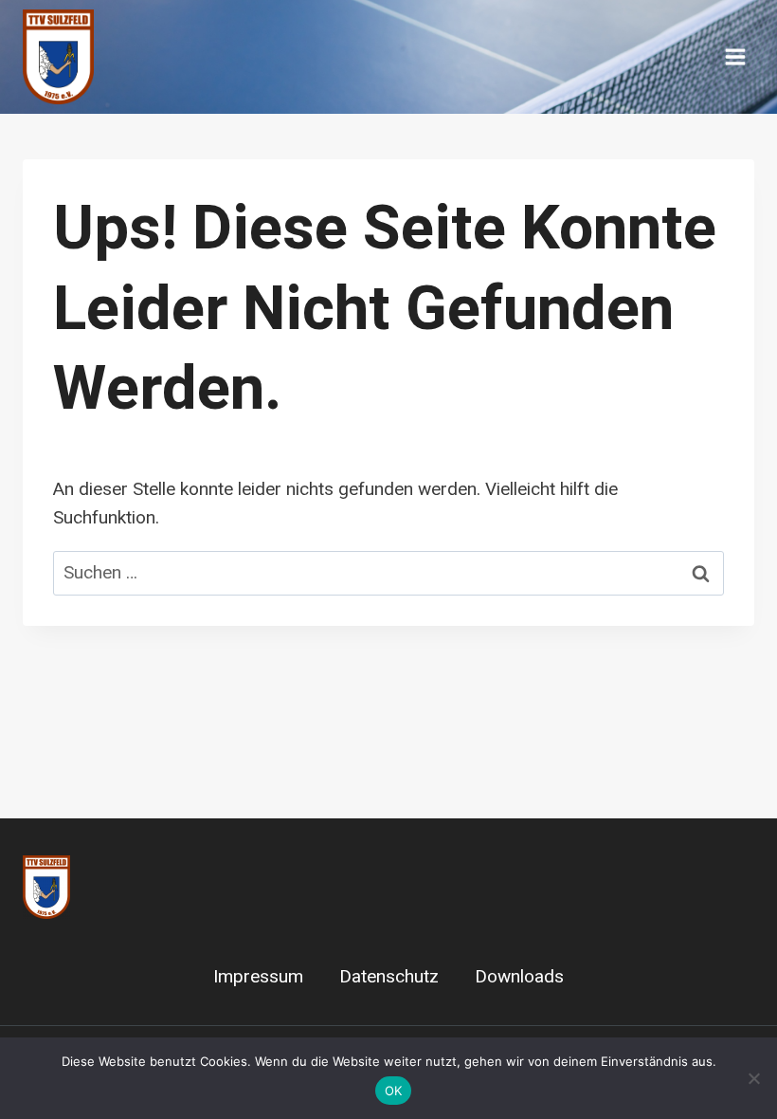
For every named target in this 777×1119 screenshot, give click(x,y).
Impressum (258, 976)
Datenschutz (389, 976)
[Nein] (753, 1078)
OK (394, 1090)
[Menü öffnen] (734, 56)
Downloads (519, 976)
